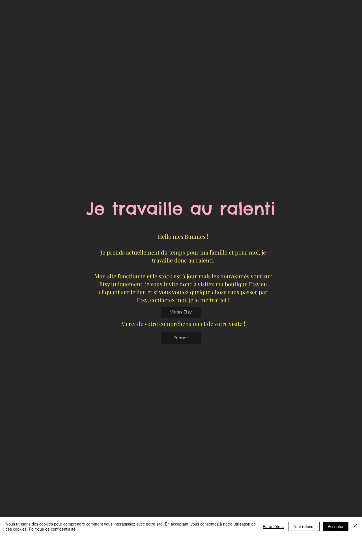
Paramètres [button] (273, 526)
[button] (181, 338)
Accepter (336, 526)
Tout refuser (304, 526)
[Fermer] (355, 526)
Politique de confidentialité (52, 529)
